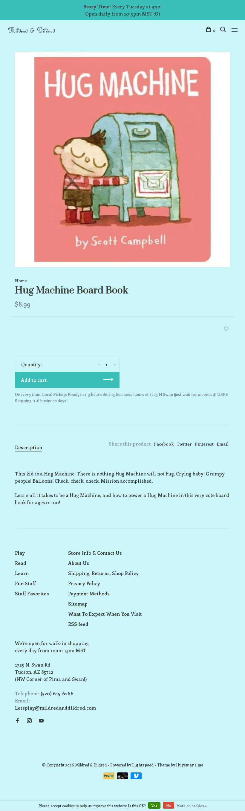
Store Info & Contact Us (95, 553)
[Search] (223, 30)
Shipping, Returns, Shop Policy (103, 573)
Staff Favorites (32, 593)
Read (20, 563)
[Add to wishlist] (226, 329)
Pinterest (204, 444)
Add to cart (34, 380)
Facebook (164, 444)
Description (28, 447)
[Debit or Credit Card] (123, 777)
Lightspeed (143, 764)
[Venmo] (136, 777)
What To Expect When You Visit (105, 614)
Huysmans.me (189, 764)
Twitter (184, 444)
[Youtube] (41, 721)
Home (21, 280)
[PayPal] (109, 777)
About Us (78, 563)
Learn (22, 573)
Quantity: (31, 364)
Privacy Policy (84, 583)
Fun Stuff (25, 583)
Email (223, 444)
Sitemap (78, 603)
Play (20, 553)
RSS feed (78, 624)
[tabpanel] (122, 159)
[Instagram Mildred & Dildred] (29, 721)
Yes (154, 805)
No (168, 805)
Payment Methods (89, 593)
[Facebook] (17, 721)
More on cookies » (192, 805)
